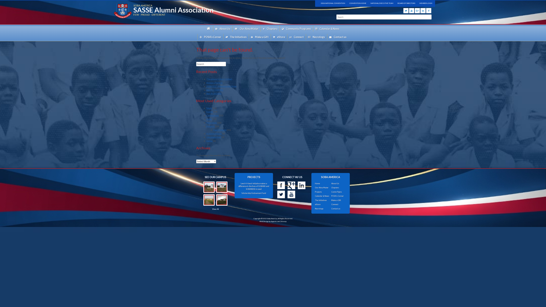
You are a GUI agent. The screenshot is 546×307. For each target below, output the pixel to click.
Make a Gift (262, 37)
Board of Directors (406, 3)
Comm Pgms (336, 192)
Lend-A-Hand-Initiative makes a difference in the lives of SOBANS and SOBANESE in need (253, 186)
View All (215, 209)
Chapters (272, 28)
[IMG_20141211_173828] (209, 187)
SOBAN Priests (214, 133)
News (209, 108)
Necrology (319, 37)
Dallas (209, 140)
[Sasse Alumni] (192, 10)
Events (209, 111)
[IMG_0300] (209, 200)
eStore (281, 37)
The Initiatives (238, 37)
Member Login (425, 3)
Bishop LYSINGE (214, 82)
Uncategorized (213, 137)
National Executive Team (382, 3)
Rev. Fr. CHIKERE (214, 90)
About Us (224, 28)
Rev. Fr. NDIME (214, 93)
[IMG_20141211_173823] (222, 187)
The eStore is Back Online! (219, 79)
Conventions (212, 115)
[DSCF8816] (222, 200)
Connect (299, 37)
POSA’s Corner (212, 37)
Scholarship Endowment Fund (254, 193)
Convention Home (357, 3)
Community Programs (298, 28)
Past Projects (219, 129)
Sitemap (284, 221)
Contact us (340, 37)
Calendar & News (329, 28)
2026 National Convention (333, 3)
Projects (210, 126)
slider (209, 119)
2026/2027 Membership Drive (221, 86)
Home (209, 29)
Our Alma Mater (249, 28)
